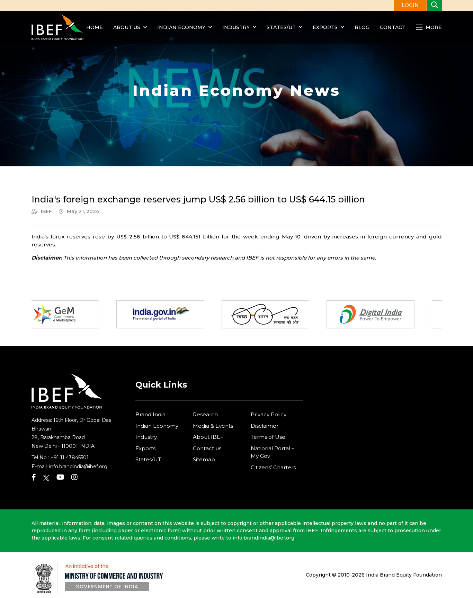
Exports (325, 27)
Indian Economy (181, 27)
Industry (236, 27)
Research (205, 414)
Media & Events (213, 426)
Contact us (207, 448)
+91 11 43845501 (70, 457)
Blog (362, 27)
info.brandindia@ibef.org (78, 466)
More (433, 27)
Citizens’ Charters (273, 467)
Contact (392, 27)
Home (94, 27)
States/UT (281, 27)
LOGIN (410, 5)
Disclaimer (264, 426)
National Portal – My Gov (272, 452)
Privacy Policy (268, 414)
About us (126, 27)
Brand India (150, 414)
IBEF (46, 211)
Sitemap (204, 459)
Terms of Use (268, 437)
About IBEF (208, 437)
